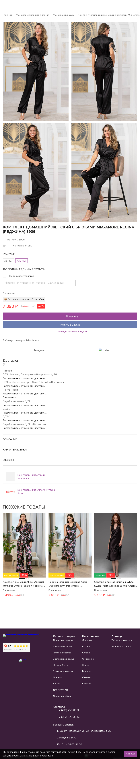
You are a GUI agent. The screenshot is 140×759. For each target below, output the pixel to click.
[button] (124, 507)
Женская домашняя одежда (32, 15)
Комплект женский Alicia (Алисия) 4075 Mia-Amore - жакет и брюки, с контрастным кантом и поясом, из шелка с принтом (24, 584)
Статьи (85, 665)
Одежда (57, 677)
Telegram (39, 350)
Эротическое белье (63, 658)
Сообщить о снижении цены (72, 331)
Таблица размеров (122, 640)
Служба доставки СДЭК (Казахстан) (24, 424)
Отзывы (86, 677)
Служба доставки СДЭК (17, 401)
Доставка (87, 640)
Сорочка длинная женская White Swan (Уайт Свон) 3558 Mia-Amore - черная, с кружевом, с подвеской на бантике (115, 584)
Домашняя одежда (63, 640)
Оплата (86, 646)
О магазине (88, 658)
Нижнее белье (60, 665)
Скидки (86, 652)
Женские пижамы (63, 15)
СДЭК (6, 409)
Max (107, 350)
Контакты (87, 683)
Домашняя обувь (62, 696)
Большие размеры (63, 671)
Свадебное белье (62, 646)
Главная (7, 15)
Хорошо (130, 753)
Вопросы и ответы (121, 646)
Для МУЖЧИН (60, 689)
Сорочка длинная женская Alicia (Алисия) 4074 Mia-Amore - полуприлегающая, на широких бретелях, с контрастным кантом (68, 584)
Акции (56, 683)
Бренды (86, 671)
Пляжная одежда (62, 652)
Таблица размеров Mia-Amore (21, 340)
